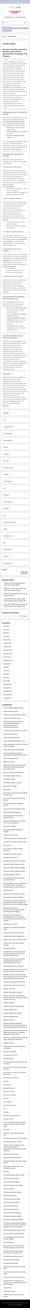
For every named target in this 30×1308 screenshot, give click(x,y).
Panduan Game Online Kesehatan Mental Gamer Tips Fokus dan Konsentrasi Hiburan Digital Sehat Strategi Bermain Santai (15, 976)
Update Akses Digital (9, 1291)
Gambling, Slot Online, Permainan (12, 782)
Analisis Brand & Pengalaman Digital (13, 708)
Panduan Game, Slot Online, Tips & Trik (14, 985)
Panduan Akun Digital (9, 948)
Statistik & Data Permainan (10, 1154)
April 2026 (6, 636)
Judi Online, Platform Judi (10, 835)
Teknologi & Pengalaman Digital (12, 1216)
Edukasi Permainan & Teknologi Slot (13, 772)
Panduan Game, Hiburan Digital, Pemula (14, 982)
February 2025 (7, 684)
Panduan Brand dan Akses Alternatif (13, 966)
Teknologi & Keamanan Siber (11, 1202)
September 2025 (7, 660)
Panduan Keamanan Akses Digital (12, 992)
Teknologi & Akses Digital (10, 1178)
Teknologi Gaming (8, 1242)
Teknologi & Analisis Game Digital (12, 1185)
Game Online (6, 789)
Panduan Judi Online (9, 989)
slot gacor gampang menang (11, 1115)
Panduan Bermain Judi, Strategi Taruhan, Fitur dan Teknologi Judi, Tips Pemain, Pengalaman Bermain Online (14, 953)
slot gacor (6, 454)
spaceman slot (7, 549)
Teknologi (6, 1171)
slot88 (5, 529)
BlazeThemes (18, 1305)
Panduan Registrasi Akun (10, 1009)
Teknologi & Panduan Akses (11, 1209)
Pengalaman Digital (8, 1043)
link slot (5, 447)
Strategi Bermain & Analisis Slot (12, 1157)
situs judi (5, 1081)
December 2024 (7, 691)
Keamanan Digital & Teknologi (11, 874)
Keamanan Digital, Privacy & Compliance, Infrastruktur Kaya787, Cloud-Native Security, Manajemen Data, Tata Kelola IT (14, 885)
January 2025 (7, 688)
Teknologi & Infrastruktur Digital (12, 1192)
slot (4, 420)
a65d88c (6, 59)
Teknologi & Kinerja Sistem (10, 1206)
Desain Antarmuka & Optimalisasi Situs (14, 741)
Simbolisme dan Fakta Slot (10, 1078)
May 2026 (6, 633)
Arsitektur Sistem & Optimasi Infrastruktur (15, 730)
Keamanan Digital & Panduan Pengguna (14, 868)
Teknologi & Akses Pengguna (11, 1182)
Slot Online (6, 1129)
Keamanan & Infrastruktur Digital (12, 854)
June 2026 (6, 629)
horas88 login (16, 403)
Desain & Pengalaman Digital (11, 737)
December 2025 (7, 650)
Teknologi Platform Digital (10, 1263)
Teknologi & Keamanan (9, 1195)
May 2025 (6, 674)
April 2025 (6, 677)
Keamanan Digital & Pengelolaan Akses (14, 871)
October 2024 (7, 698)
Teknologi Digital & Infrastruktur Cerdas (14, 1230)
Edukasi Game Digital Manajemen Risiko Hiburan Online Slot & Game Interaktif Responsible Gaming (14, 767)
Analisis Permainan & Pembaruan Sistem (14, 715)
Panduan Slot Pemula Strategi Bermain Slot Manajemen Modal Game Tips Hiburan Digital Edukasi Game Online (15, 1032)
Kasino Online (7, 845)
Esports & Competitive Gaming (11, 776)
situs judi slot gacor (8, 1088)
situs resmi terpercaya (9, 1095)
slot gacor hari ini (8, 426)
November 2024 (7, 694)
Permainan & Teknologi (9, 1051)
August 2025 (6, 664)
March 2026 (6, 640)
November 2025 (7, 653)
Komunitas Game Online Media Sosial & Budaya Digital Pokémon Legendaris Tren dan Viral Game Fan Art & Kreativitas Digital (15, 902)
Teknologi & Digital (8, 1189)
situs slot (6, 556)
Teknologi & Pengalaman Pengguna (13, 1219)
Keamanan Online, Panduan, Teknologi (13, 894)
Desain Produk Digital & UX (10, 758)
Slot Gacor (6, 461)
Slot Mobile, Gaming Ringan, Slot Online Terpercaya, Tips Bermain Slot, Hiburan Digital (14, 1124)
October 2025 (7, 657)
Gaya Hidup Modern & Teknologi (12, 812)
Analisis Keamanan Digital (10, 711)
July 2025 (6, 667)
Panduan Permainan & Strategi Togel (13, 1006)
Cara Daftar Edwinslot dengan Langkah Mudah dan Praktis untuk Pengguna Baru (13, 1)
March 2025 (6, 681)
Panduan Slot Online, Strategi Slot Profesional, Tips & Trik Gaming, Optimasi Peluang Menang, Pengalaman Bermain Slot (15, 1025)
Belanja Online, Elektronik (10, 734)
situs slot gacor (7, 433)
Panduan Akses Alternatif (10, 924)
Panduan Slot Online (9, 1020)
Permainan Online (8, 1058)
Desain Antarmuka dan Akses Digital (13, 749)
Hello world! (23, 616)
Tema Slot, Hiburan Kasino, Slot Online (14, 1277)
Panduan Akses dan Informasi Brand (13, 933)
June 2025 (6, 670)
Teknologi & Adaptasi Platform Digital (13, 1175)
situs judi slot (7, 1084)
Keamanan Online (8, 890)
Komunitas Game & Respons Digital (13, 897)
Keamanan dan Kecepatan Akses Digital (14, 861)
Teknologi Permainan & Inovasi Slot (13, 1256)
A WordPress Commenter (10, 616)
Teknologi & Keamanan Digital (11, 1199)
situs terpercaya (7, 502)
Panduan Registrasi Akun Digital (12, 1013)
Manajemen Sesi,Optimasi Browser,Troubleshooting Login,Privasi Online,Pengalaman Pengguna (14, 909)
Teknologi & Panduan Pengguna (12, 1213)
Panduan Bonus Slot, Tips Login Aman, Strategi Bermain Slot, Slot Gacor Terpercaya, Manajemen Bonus (14, 960)
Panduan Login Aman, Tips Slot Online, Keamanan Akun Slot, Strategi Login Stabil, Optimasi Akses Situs (15, 997)
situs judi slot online (9, 1091)
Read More (5, 406)
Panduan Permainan (8, 1003)
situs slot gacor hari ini (9, 522)
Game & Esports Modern (10, 786)
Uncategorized (7, 1288)
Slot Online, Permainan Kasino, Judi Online (15, 1138)
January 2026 (7, 646)
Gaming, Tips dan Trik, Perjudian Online (14, 809)
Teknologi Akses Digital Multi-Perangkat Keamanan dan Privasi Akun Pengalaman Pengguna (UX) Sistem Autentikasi (14, 1225)
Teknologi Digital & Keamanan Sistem (13, 1233)
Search (4, 569)
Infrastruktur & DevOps (9, 826)
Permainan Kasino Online (10, 1055)
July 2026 (6, 626)
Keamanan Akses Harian (10, 857)
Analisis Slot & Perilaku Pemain (12, 718)
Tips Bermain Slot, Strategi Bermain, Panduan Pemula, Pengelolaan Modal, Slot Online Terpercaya (15, 1282)
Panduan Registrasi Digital (10, 1016)
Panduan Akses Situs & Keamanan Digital (14, 939)
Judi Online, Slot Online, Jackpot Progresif (15, 838)
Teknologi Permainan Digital (11, 1260)
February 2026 (7, 643)
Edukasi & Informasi (9, 762)
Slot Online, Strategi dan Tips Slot (12, 1142)
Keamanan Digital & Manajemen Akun (13, 864)
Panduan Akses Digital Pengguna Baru (13, 936)
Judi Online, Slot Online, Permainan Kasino (15, 842)
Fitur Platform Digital (9, 779)
